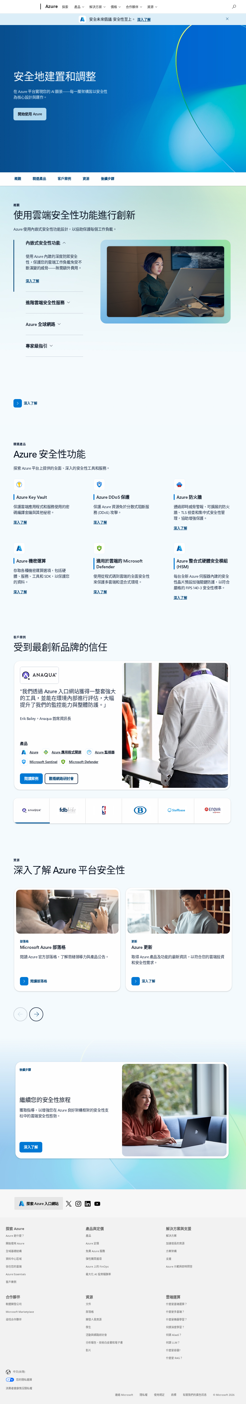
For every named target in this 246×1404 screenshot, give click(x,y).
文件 (88, 1304)
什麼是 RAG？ (174, 1358)
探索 (65, 7)
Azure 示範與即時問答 (179, 1266)
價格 (114, 7)
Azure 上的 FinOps (97, 1266)
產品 (77, 7)
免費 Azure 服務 (95, 1251)
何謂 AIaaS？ (174, 1335)
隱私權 (144, 1395)
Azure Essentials (16, 1274)
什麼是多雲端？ (175, 1311)
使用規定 (159, 1395)
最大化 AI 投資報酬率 (98, 1274)
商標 (173, 1395)
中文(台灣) (19, 1371)
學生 (88, 1327)
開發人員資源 (94, 1319)
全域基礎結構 (14, 1251)
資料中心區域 (14, 1259)
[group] (122, 725)
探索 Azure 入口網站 (42, 1203)
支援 (168, 1259)
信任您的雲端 (14, 1266)
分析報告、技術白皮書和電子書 (104, 1342)
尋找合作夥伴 (14, 1319)
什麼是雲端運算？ (176, 1304)
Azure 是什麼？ (15, 1235)
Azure (34, 752)
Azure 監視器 (105, 752)
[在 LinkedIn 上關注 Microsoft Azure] (88, 1203)
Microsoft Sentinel (43, 761)
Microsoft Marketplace (20, 1311)
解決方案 (95, 7)
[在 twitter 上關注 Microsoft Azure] (69, 1203)
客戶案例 (11, 1282)
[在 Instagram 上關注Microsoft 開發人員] (78, 1203)
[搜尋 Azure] (233, 6)
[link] (17, 180)
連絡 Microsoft (124, 1395)
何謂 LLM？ (173, 1342)
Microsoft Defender (83, 761)
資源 (150, 7)
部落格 (90, 1311)
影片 (88, 1350)
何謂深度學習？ (175, 1327)
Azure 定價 (92, 1243)
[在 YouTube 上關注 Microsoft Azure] (97, 1203)
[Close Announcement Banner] (226, 18)
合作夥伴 (132, 7)
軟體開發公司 (14, 1304)
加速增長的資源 (175, 1243)
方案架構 (171, 1251)
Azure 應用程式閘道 (66, 752)
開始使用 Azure (15, 1243)
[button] (31, 810)
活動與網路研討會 (96, 1335)
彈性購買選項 (94, 1259)
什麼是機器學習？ (176, 1319)
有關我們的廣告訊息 (195, 1395)
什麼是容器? (173, 1350)
